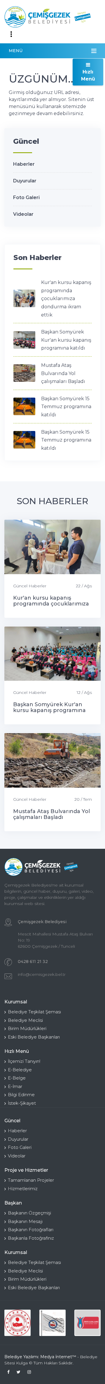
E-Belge (17, 1078)
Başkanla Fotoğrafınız (31, 1238)
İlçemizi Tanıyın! (24, 1061)
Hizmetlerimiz (23, 1188)
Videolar (23, 214)
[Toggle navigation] (11, 34)
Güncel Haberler (29, 586)
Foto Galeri (26, 197)
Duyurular (24, 181)
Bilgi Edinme (21, 1094)
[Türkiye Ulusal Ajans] (87, 1323)
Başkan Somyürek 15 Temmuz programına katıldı (66, 407)
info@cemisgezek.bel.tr (42, 974)
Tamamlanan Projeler (31, 1180)
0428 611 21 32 (33, 961)
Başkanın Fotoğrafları (30, 1229)
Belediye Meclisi (25, 1020)
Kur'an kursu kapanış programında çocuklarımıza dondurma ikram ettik (66, 298)
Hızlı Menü (88, 75)
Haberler (24, 164)
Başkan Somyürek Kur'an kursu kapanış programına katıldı (66, 340)
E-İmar (15, 1086)
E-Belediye (20, 1069)
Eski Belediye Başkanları (34, 1037)
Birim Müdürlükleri (27, 1028)
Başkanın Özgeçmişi (29, 1213)
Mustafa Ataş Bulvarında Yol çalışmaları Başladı (63, 373)
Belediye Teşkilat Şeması (34, 1012)
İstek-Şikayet (22, 1103)
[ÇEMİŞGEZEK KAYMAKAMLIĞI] (52, 1323)
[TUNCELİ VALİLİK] (17, 1323)
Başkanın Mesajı (25, 1221)
